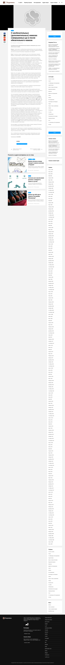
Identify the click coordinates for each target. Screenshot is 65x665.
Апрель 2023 (50, 252)
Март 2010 (50, 527)
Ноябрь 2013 (50, 436)
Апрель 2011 (50, 500)
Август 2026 (50, 169)
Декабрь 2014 (51, 409)
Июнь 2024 (50, 223)
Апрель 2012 (50, 475)
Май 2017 (50, 349)
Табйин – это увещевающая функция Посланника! (53, 69)
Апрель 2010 (50, 525)
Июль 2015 (50, 395)
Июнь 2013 (50, 446)
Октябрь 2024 (51, 215)
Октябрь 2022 (51, 264)
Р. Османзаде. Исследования (54, 122)
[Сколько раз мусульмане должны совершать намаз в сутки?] (17, 181)
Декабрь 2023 (51, 235)
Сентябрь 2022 (51, 266)
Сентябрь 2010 (51, 514)
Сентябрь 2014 (51, 415)
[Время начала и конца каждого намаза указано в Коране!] (17, 164)
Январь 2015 (50, 407)
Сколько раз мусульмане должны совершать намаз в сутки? (36, 179)
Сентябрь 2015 (51, 390)
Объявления (50, 114)
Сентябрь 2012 (51, 465)
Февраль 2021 (51, 301)
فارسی (46, 640)
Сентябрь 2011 (51, 490)
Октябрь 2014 (51, 413)
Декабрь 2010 (51, 508)
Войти (49, 604)
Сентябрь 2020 (51, 312)
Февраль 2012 (51, 479)
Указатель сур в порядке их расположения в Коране (53, 53)
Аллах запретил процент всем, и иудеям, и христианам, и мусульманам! (54, 65)
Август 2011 (50, 492)
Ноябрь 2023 (50, 237)
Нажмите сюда (27, 633)
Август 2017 (50, 345)
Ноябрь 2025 (50, 188)
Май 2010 (50, 523)
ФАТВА (46, 634)
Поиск (54, 36)
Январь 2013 (50, 457)
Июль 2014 (50, 419)
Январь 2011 (50, 506)
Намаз (12, 30)
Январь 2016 (50, 382)
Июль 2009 (50, 543)
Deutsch (46, 632)
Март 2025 (50, 204)
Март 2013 (50, 452)
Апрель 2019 (50, 322)
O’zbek (46, 636)
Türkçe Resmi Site (48, 617)
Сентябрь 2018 (51, 332)
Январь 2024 (50, 233)
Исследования (37, 2)
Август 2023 (50, 244)
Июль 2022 (50, 270)
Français (46, 630)
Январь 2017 (50, 357)
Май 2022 (50, 275)
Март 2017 (50, 353)
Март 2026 (50, 179)
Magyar (46, 652)
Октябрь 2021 (51, 287)
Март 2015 (50, 403)
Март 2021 (50, 299)
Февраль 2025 (51, 206)
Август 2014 (50, 417)
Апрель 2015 (50, 401)
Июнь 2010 (50, 521)
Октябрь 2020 (51, 310)
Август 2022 (50, 268)
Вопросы (30, 159)
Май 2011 (50, 498)
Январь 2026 (50, 184)
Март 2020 (50, 318)
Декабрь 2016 (51, 359)
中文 (45, 642)
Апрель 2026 (50, 177)
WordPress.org (51, 611)
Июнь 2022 (50, 273)
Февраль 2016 (51, 380)
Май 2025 (50, 200)
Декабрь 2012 (51, 459)
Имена (49, 97)
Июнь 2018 (50, 335)
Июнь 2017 (50, 347)
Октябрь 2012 (51, 463)
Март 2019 (50, 324)
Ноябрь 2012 (50, 461)
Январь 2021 (50, 304)
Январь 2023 (50, 258)
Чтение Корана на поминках (53, 71)
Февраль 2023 (51, 256)
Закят (49, 95)
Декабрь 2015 (51, 384)
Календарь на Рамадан (52, 101)
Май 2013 (50, 448)
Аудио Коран (45, 2)
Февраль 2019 (51, 326)
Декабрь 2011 (51, 483)
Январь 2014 (50, 432)
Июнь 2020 (50, 316)
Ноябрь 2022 (50, 262)
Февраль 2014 (51, 430)
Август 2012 (50, 467)
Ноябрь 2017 (50, 341)
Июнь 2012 (50, 471)
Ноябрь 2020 (50, 308)
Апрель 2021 (50, 297)
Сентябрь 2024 (51, 217)
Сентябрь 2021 (51, 289)
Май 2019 (50, 320)
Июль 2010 (50, 519)
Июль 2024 (50, 221)
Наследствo (50, 582)
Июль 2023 (50, 246)
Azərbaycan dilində (48, 627)
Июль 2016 (50, 370)
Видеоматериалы (51, 89)
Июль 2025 (50, 196)
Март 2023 (50, 254)
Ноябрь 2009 (50, 535)
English (46, 623)
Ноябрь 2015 (50, 386)
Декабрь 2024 (51, 210)
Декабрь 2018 (51, 330)
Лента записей (51, 606)
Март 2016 (50, 378)
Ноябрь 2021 (50, 285)
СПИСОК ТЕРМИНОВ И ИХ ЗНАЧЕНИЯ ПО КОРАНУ (53, 56)
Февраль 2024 (51, 231)
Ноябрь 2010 (50, 510)
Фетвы (49, 124)
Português (47, 638)
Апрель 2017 (50, 351)
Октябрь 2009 (51, 537)
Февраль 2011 (51, 504)
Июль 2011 (50, 494)
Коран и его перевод (52, 58)
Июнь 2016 (50, 372)
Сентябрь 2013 (51, 440)
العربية (46, 625)
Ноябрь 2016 (50, 361)
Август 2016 (50, 368)
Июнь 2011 (50, 496)
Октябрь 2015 (51, 388)
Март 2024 (50, 229)
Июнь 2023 (50, 248)
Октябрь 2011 (51, 488)
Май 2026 (50, 175)
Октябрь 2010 (51, 512)
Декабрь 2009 (51, 533)
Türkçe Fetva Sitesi (48, 619)
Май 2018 (50, 337)
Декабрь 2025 (51, 186)
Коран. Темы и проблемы (53, 105)
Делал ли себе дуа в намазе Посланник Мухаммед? (34, 196)
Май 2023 (50, 250)
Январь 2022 (50, 281)
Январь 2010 (50, 531)
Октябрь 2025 (51, 190)
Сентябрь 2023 (51, 241)
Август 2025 (50, 194)
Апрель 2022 (50, 277)
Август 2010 (50, 517)
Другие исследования (52, 93)
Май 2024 (50, 225)
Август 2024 (50, 219)
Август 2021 (50, 291)
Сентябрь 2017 (51, 343)
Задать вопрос (53, 2)
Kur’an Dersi (47, 621)
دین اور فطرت (47, 656)
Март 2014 (50, 428)
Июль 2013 (50, 444)
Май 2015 (50, 399)
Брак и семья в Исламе (52, 87)
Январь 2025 (50, 208)
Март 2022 (50, 279)
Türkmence (47, 654)
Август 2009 (50, 541)
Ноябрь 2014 (50, 411)
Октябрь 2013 (51, 438)
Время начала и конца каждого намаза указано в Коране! (36, 163)
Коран (49, 103)
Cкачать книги (51, 78)
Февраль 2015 (51, 405)
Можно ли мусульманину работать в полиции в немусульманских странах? (53, 45)
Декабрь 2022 (51, 260)
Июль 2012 (50, 469)
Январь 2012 (50, 481)
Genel (49, 553)
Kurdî (46, 646)
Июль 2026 (50, 171)
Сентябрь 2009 (51, 539)
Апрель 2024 (50, 227)
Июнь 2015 (50, 397)
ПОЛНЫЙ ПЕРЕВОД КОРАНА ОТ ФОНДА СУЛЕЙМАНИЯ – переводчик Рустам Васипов (54, 49)
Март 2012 (50, 477)
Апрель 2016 (50, 376)
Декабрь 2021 (51, 283)
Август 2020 (50, 314)
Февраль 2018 (51, 339)
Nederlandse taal (48, 648)
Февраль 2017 (51, 355)
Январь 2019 (50, 328)
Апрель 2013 (50, 450)
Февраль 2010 (51, 529)
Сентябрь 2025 (51, 192)
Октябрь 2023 (51, 239)
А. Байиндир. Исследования (53, 83)
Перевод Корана (28, 2)
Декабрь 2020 (51, 306)
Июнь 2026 (50, 173)
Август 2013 (50, 442)
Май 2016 (50, 374)
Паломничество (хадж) (52, 116)
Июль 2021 (50, 293)
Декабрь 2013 (51, 434)
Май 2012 (50, 473)
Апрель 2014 (50, 426)
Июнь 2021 (50, 295)
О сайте (20, 2)
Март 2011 (50, 502)
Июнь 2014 (50, 421)
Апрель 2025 (50, 202)
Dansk (46, 650)
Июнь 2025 (50, 198)
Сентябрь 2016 (51, 366)
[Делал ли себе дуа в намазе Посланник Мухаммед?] (17, 198)
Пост (49, 120)
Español (46, 644)
